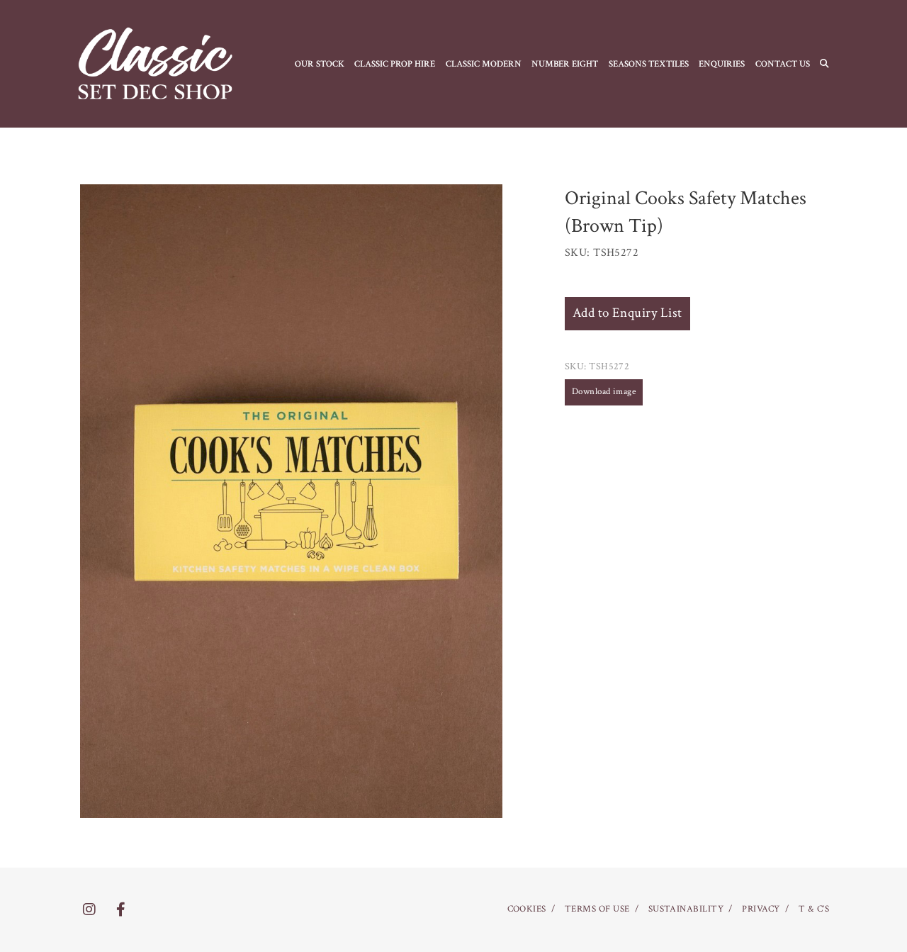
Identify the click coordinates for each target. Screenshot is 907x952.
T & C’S (814, 909)
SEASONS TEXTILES (649, 63)
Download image (604, 392)
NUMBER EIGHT (564, 63)
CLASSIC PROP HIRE (394, 63)
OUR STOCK (319, 63)
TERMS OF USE (597, 909)
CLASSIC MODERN (484, 63)
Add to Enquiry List (627, 313)
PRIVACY (760, 909)
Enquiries (722, 63)
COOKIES (526, 909)
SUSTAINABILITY (686, 909)
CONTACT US (782, 63)
